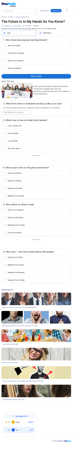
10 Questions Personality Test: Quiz (13, 399)
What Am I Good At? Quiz (10, 362)
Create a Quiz (56, 10)
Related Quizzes (7, 290)
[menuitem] (44, 11)
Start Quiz (36, 76)
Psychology (8, 26)
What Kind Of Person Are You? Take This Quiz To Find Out (20, 326)
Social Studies (17, 26)
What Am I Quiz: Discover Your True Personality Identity (19, 307)
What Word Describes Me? (10, 344)
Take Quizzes (44, 10)
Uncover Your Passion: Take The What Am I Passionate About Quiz (23, 381)
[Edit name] (20, 430)
